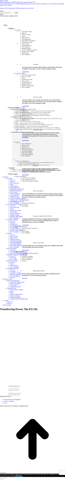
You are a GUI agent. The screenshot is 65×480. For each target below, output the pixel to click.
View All (24, 278)
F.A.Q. (5, 403)
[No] (22, 476)
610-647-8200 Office (14, 395)
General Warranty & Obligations (12, 399)
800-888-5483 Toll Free (14, 393)
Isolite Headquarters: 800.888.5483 (9, 2)
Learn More (25, 72)
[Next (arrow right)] (2, 479)
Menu (5, 25)
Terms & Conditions (8, 401)
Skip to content (4, 0)
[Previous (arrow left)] (0, 479)
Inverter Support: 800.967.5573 (27, 2)
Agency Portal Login (17, 8)
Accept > (18, 476)
